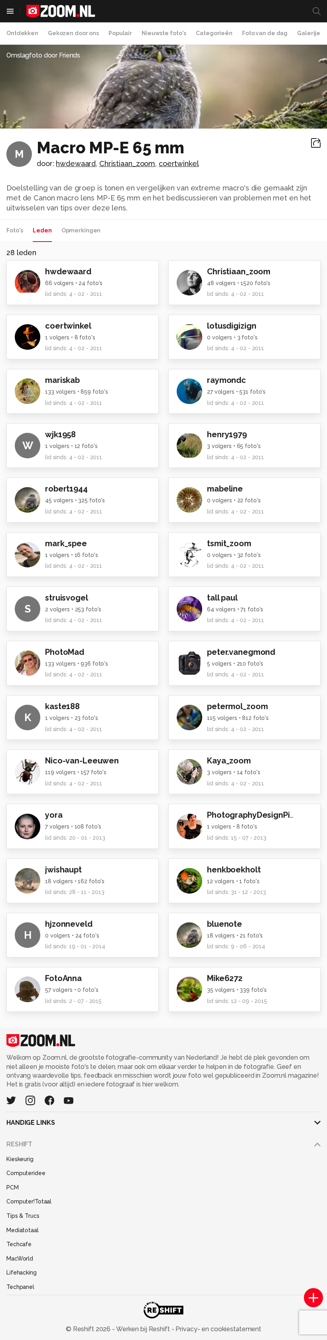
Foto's (14, 230)
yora (54, 815)
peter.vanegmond (241, 652)
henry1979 (227, 434)
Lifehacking (21, 1272)
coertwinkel (179, 163)
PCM (12, 1187)
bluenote (224, 924)
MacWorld (19, 1258)
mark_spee (66, 543)
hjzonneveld (69, 924)
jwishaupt (63, 869)
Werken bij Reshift (143, 1329)
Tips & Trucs (22, 1216)
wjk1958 (60, 434)
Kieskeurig (19, 1159)
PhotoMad (64, 652)
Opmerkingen (81, 230)
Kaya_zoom (229, 760)
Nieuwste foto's (164, 33)
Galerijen (310, 33)
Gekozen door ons (73, 33)
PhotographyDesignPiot (252, 815)
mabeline (225, 489)
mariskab (62, 380)
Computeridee (25, 1173)
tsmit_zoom (229, 543)
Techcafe (19, 1244)
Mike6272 (224, 978)
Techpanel (20, 1287)
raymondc (226, 380)
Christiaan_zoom (127, 163)
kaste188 (62, 706)
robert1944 (66, 489)
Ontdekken (22, 33)
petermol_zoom (237, 706)
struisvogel (66, 598)
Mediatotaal (22, 1230)
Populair (120, 33)
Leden (42, 230)
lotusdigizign (231, 326)
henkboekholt (234, 869)
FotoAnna (63, 978)
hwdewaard (76, 163)
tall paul (222, 598)
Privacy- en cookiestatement (217, 1329)
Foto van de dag (265, 33)
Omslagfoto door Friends (43, 55)
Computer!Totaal (28, 1201)
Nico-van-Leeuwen (82, 760)
